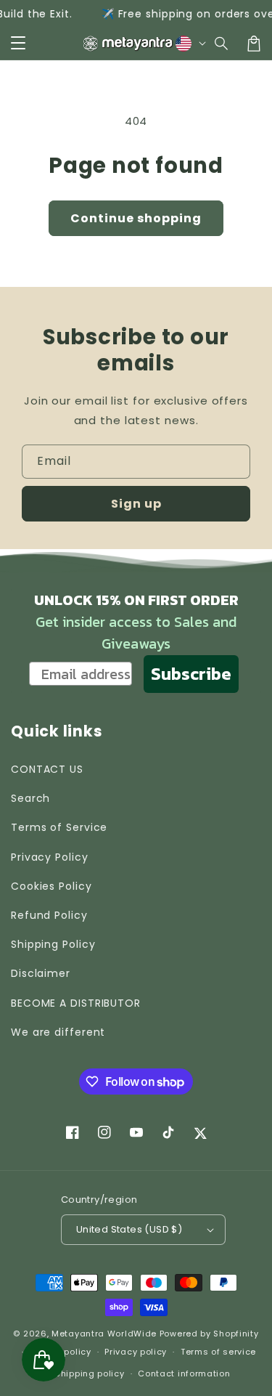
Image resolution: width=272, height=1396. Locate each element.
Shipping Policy (53, 944)
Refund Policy (49, 915)
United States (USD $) (129, 1229)
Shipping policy (90, 1373)
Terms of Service (59, 827)
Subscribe (191, 673)
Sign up (136, 503)
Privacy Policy (49, 857)
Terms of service (218, 1352)
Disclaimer (40, 973)
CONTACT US (47, 769)
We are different (58, 1032)
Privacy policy (135, 1352)
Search (30, 798)
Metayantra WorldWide (104, 1333)
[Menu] (18, 44)
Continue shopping (136, 218)
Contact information (184, 1373)
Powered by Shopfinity (209, 1333)
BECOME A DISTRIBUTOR (76, 1003)
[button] (222, 44)
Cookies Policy (51, 886)
